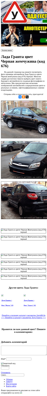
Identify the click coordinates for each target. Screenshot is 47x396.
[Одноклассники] (23, 96)
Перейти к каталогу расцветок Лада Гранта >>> (25, 318)
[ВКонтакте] (20, 96)
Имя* (3, 359)
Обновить (5, 366)
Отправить (5, 372)
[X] (27, 96)
